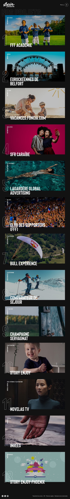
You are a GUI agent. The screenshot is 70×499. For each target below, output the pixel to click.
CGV (44, 496)
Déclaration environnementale (61, 496)
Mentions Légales (50, 496)
